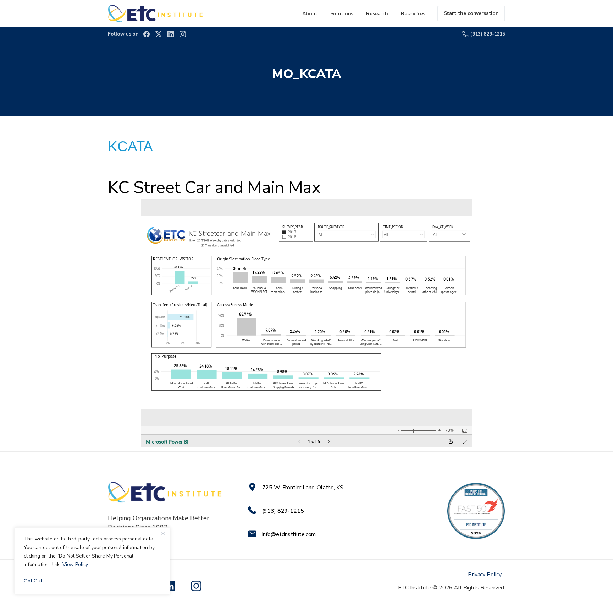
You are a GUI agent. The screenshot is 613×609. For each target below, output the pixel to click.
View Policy (75, 564)
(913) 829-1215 (487, 34)
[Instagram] (183, 34)
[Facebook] (146, 34)
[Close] (163, 533)
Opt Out (33, 580)
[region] (92, 561)
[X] (159, 34)
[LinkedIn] (171, 34)
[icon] (198, 586)
